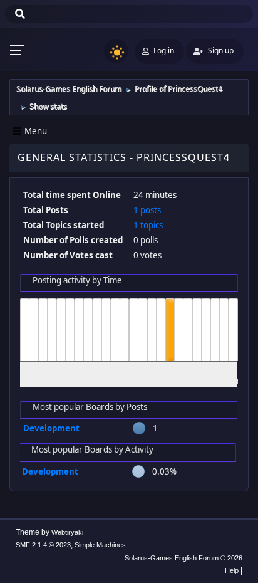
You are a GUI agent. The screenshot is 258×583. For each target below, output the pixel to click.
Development (51, 428)
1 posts (147, 210)
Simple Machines (100, 545)
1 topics (148, 225)
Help (232, 570)
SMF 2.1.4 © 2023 (43, 545)
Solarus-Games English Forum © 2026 (183, 558)
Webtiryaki (67, 532)
